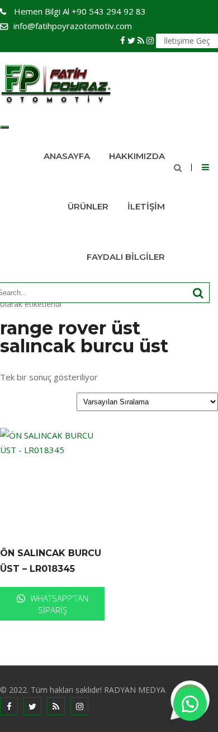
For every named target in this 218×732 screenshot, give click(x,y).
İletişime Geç (187, 40)
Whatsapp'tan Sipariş (58, 604)
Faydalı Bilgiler (126, 256)
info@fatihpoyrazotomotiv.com (72, 25)
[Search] (198, 293)
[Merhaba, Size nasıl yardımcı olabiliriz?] (190, 704)
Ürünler (88, 206)
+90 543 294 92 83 (80, 11)
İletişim (146, 206)
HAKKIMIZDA (137, 156)
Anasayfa (67, 156)
